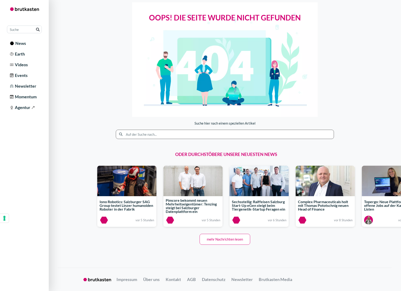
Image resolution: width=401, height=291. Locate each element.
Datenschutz (213, 279)
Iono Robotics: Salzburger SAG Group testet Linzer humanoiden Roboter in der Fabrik (126, 205)
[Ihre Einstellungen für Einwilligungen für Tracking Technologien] (4, 218)
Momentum (25, 96)
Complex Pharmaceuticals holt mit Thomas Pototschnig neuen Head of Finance (323, 205)
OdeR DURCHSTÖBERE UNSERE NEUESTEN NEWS (226, 154)
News (20, 43)
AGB (191, 279)
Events (20, 75)
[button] (225, 239)
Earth (19, 53)
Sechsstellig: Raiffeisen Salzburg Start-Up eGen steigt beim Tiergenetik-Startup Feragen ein (258, 205)
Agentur (21, 107)
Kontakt (173, 279)
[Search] (38, 29)
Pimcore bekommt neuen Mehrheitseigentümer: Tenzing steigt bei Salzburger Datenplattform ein (191, 206)
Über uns (151, 279)
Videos (20, 64)
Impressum (126, 279)
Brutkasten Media (275, 279)
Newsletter (24, 86)
